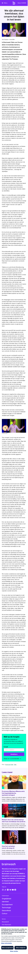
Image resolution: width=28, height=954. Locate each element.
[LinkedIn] (8, 890)
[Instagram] (3, 890)
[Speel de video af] (14, 30)
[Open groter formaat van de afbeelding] (14, 426)
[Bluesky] (10, 890)
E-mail (6, 747)
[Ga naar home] (14, 3)
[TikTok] (5, 890)
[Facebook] (15, 890)
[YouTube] (13, 890)
